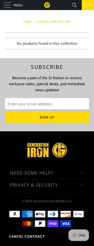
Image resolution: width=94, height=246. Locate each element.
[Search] (76, 5)
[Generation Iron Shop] (47, 5)
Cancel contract (27, 236)
